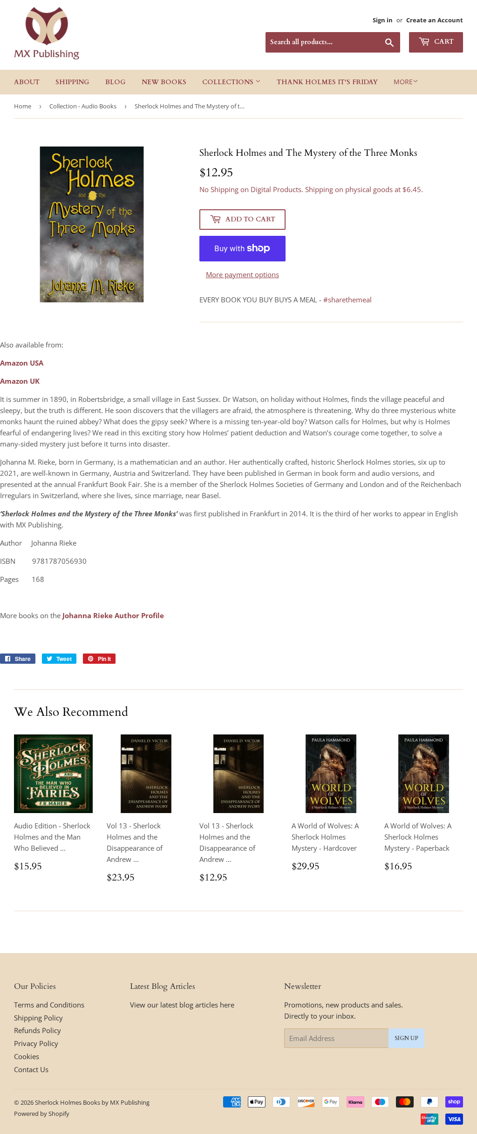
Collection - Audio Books (82, 106)
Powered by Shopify (41, 1113)
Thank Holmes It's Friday (327, 82)
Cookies (26, 1056)
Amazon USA (21, 362)
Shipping (72, 82)
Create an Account (434, 20)
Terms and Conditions (49, 1004)
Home (22, 106)
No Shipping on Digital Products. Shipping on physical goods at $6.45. (311, 189)
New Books (164, 82)
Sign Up (406, 1038)
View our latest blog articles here (182, 1004)
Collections (228, 82)
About (27, 82)
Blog (115, 82)
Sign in (383, 20)
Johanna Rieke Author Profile (113, 615)
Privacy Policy (36, 1043)
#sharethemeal (347, 299)
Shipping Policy (38, 1017)
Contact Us (31, 1069)
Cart (443, 41)
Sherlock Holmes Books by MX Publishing (92, 1102)
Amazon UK (20, 381)
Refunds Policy (37, 1030)
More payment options (242, 274)
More (403, 81)
